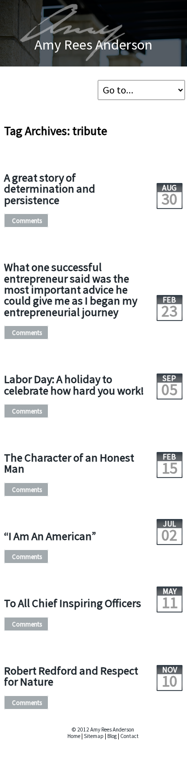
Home (73, 736)
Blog (112, 736)
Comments (27, 220)
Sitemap (94, 736)
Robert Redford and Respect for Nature (71, 676)
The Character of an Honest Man (69, 463)
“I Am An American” (50, 536)
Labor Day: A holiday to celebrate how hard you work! (74, 384)
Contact (129, 736)
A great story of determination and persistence (49, 188)
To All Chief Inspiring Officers (72, 603)
